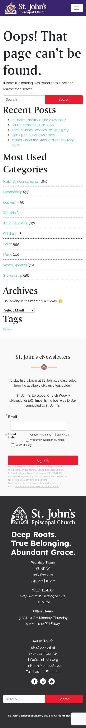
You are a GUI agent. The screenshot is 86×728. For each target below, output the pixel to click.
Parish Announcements (21, 182)
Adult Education (15, 223)
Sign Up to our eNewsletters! (33, 135)
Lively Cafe (63, 434)
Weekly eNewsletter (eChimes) (47, 439)
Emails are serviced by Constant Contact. (37, 486)
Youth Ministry (24, 445)
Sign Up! (43, 460)
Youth (7, 244)
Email (12, 416)
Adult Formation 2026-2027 (32, 125)
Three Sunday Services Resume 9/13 (40, 130)
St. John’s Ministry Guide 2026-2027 (38, 120)
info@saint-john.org (43, 660)
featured (7, 329)
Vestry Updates (15, 265)
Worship (9, 213)
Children (9, 234)
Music (7, 255)
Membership (12, 192)
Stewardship (12, 275)
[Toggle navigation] (77, 8)
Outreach (10, 202)
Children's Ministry (40, 434)
